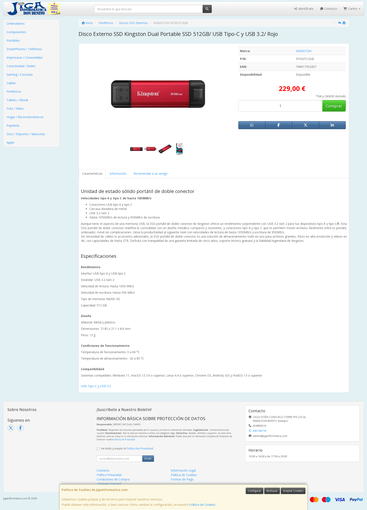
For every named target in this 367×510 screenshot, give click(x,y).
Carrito (352, 9)
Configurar (254, 491)
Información (118, 173)
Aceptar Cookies (293, 491)
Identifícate (305, 9)
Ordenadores (16, 23)
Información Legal (183, 470)
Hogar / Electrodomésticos (25, 117)
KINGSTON (303, 51)
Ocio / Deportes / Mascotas (26, 134)
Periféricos (14, 91)
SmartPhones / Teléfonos (24, 49)
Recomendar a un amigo (151, 173)
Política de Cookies (202, 505)
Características (92, 173)
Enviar (148, 458)
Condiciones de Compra (113, 479)
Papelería (13, 125)
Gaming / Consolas (20, 74)
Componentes (16, 32)
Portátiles (13, 40)
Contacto (330, 9)
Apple (10, 142)
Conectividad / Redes (21, 66)
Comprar (334, 105)
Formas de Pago (182, 479)
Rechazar (272, 491)
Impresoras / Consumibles (25, 57)
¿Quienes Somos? (109, 484)
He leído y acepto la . (127, 448)
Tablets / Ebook (17, 100)
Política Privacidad (109, 475)
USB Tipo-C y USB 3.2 (96, 386)
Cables (11, 83)
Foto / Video (15, 108)
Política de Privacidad (124, 439)
